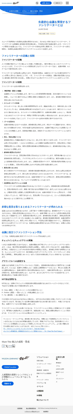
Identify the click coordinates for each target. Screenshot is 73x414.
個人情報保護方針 (31, 408)
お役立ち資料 (60, 369)
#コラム (53, 33)
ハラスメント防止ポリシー (32, 411)
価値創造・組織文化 (43, 370)
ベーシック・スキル (43, 379)
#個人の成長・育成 (44, 33)
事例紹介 (58, 362)
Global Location (10, 367)
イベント (40, 386)
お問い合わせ (46, 3)
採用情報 (19, 408)
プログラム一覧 (41, 382)
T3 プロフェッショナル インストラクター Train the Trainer (23, 328)
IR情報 (39, 395)
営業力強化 (40, 360)
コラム (58, 365)
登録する (7, 383)
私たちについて (43, 400)
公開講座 (40, 391)
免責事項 (45, 411)
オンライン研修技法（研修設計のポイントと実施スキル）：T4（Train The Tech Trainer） (33, 331)
